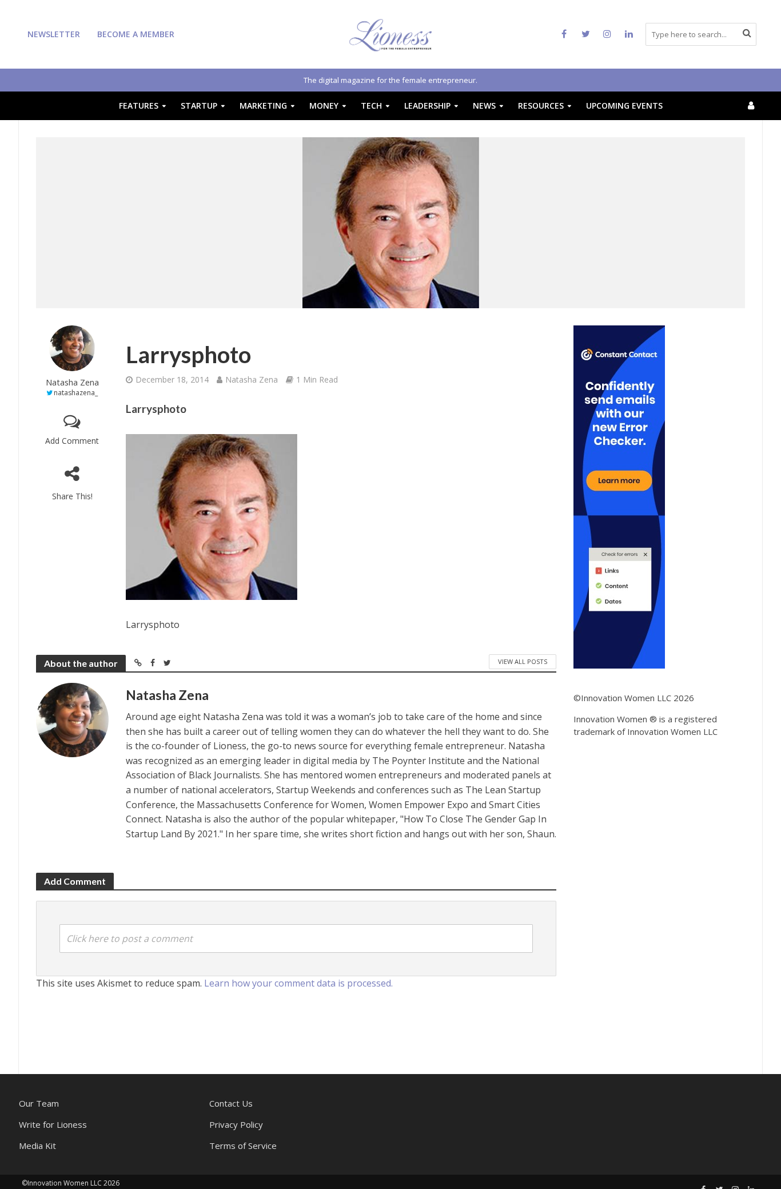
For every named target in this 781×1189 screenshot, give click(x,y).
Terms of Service (243, 1145)
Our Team (39, 1103)
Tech (371, 105)
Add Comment (72, 440)
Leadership (427, 105)
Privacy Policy (236, 1124)
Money (323, 105)
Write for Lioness (53, 1124)
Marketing (263, 105)
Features (138, 105)
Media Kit (37, 1145)
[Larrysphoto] (211, 517)
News (484, 105)
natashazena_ (76, 392)
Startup (199, 105)
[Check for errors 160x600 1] (619, 496)
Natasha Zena (72, 382)
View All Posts (522, 661)
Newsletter (53, 34)
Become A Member (135, 34)
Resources (541, 105)
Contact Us (231, 1103)
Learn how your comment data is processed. (298, 983)
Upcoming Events (624, 105)
